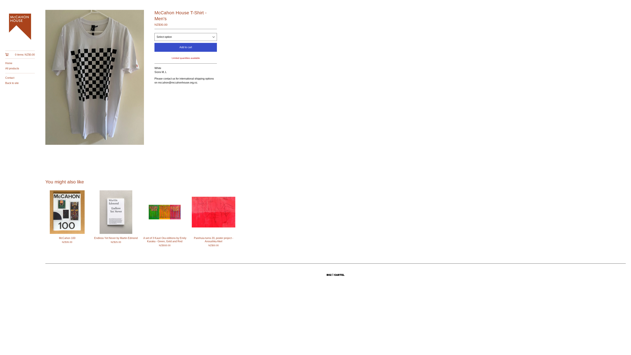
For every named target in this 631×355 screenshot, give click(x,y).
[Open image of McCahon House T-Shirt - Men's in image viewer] (94, 77)
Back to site (12, 83)
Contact (9, 77)
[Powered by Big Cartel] (335, 274)
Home (8, 63)
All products (12, 68)
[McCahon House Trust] (20, 27)
